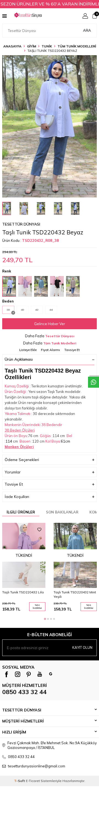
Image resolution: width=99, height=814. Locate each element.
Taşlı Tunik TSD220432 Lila (23, 592)
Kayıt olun (82, 647)
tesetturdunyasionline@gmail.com (36, 766)
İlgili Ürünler (21, 512)
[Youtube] (39, 674)
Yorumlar (13, 472)
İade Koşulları (17, 496)
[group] (49, 126)
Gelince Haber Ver (49, 324)
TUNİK (47, 46)
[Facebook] (6, 674)
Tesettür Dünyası (21, 224)
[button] (45, 619)
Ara (87, 30)
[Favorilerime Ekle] (39, 529)
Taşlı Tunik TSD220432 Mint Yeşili (75, 594)
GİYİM (31, 46)
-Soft (20, 781)
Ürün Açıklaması (19, 359)
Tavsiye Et (72, 350)
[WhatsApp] (50, 674)
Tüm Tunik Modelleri (76, 46)
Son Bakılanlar (62, 512)
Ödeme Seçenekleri (22, 459)
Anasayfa (12, 46)
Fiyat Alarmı (50, 350)
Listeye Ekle (28, 350)
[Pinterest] (28, 674)
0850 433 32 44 (24, 692)
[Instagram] (17, 674)
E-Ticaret (33, 781)
